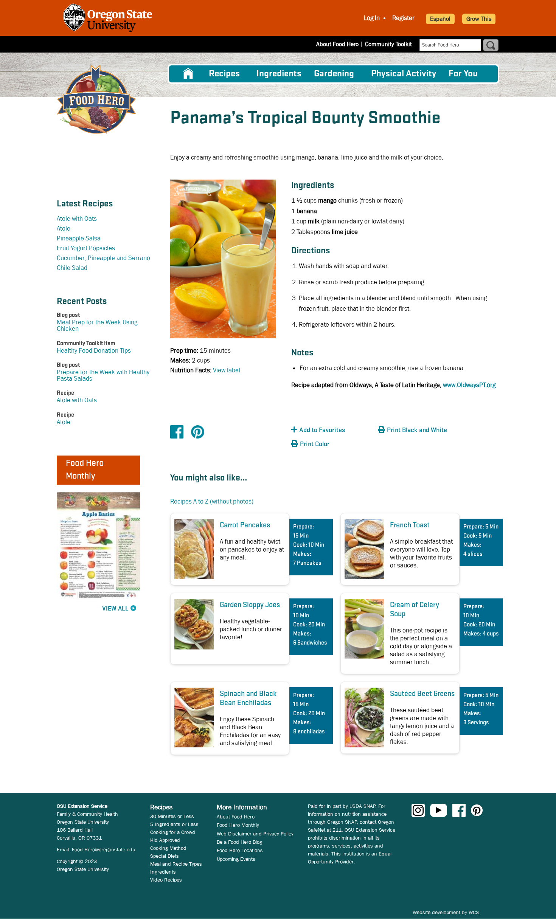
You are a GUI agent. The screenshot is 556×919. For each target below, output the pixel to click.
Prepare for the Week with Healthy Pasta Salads (103, 375)
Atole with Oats (77, 219)
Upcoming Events (236, 858)
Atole (63, 228)
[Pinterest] (197, 431)
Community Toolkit (388, 44)
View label (226, 370)
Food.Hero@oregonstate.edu (103, 849)
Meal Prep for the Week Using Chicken (97, 325)
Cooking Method (168, 848)
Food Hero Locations (240, 850)
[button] (332, 430)
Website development (436, 912)
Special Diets (164, 855)
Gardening (334, 74)
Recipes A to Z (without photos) (211, 501)
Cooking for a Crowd (172, 832)
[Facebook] (176, 431)
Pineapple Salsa (79, 238)
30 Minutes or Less (172, 816)
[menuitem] (188, 73)
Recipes (224, 74)
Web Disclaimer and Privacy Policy (255, 833)
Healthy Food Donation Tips (94, 351)
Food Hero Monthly (238, 824)
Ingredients (278, 74)
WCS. (474, 912)
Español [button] (440, 19)
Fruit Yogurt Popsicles (86, 248)
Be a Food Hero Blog (239, 841)
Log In (372, 18)
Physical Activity (403, 74)
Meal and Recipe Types (176, 863)
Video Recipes (166, 879)
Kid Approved (165, 840)
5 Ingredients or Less (174, 824)
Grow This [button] (478, 19)
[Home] (96, 99)
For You (463, 74)
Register (403, 18)
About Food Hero (337, 44)
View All (115, 609)
